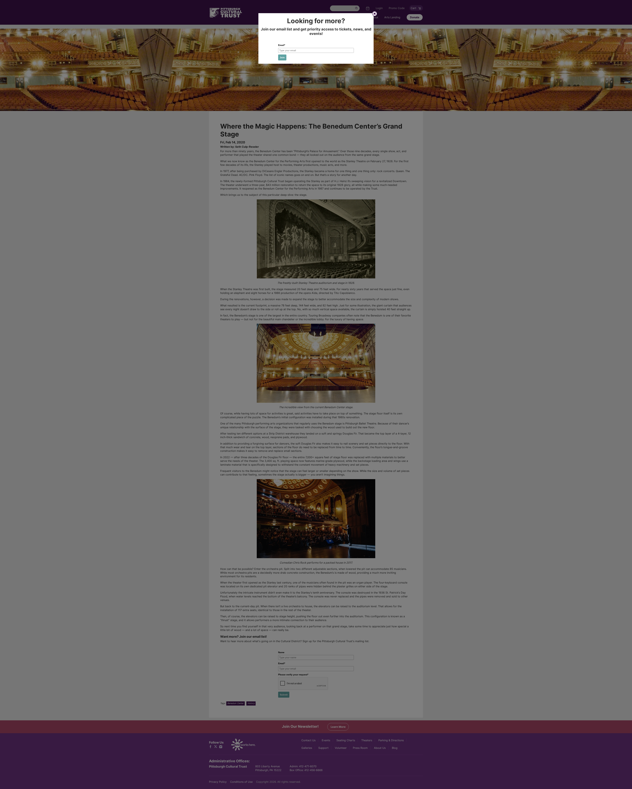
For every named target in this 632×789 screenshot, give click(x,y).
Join (282, 57)
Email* (281, 45)
